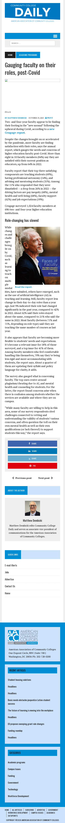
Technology (13, 789)
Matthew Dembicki (32, 520)
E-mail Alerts (11, 565)
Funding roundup (15, 730)
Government (13, 782)
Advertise (9, 579)
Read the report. (23, 286)
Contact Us (10, 586)
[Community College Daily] (32, 13)
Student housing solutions (19, 679)
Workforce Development (18, 796)
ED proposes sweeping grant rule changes (26, 723)
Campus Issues (14, 769)
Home (7, 593)
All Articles (17, 810)
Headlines (12, 686)
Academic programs (16, 762)
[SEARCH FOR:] (32, 43)
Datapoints (13, 815)
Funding (11, 775)
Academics (51, 812)
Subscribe (29, 810)
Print (50, 118)
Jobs (7, 572)
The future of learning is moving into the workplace (30, 710)
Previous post (23, 478)
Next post (44, 478)
